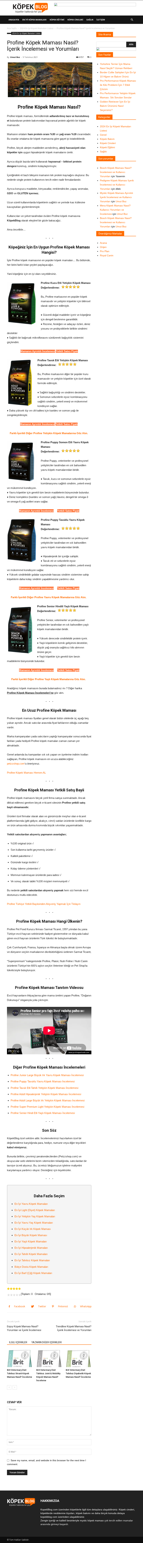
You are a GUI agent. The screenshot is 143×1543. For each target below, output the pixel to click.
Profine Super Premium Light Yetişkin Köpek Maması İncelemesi (47, 1106)
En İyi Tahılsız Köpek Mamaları (32, 1260)
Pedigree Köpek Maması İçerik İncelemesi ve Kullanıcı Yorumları (117, 184)
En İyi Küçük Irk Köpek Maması (32, 1228)
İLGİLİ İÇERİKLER (18, 1342)
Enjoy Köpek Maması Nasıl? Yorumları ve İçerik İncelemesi (24, 1328)
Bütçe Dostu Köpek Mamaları (31, 1266)
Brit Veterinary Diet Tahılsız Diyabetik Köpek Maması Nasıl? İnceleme (78, 1373)
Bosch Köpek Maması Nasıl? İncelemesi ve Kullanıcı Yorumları (116, 172)
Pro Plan (104, 251)
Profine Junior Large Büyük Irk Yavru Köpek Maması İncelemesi (47, 1075)
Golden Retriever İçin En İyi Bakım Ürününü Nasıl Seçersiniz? (115, 105)
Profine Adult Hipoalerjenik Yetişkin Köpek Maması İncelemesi (46, 1094)
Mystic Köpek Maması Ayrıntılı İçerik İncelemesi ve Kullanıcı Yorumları (116, 197)
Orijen (103, 247)
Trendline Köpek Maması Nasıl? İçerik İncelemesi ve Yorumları (73, 1328)
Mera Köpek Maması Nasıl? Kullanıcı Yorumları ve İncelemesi (115, 209)
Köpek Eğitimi (57, 19)
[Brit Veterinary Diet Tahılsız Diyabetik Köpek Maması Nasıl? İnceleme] (78, 1358)
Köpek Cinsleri (75, 19)
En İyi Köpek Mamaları (34, 19)
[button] (132, 19)
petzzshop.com (16, 763)
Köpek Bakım (107, 139)
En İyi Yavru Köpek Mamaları (31, 1203)
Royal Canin (106, 255)
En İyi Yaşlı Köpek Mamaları (30, 1241)
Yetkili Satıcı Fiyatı (67, 351)
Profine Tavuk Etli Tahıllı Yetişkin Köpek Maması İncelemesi (44, 1087)
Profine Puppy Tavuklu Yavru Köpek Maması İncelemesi (43, 1081)
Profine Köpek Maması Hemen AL (26, 772)
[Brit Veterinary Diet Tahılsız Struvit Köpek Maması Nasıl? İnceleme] (20, 1358)
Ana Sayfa (12, 28)
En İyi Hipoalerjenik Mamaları (31, 1247)
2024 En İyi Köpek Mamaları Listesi (36, 28)
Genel (103, 134)
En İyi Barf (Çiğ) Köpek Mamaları (33, 1273)
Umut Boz (15, 57)
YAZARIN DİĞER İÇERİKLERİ (46, 1342)
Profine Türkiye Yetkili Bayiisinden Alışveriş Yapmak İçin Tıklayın (43, 903)
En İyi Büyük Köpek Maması (30, 1235)
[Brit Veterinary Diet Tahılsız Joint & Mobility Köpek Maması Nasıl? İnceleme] (49, 1358)
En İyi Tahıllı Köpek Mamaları (31, 1254)
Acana (103, 242)
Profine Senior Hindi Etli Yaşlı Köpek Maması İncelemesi (43, 1112)
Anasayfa (14, 19)
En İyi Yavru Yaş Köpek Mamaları (33, 1222)
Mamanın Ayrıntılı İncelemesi (37, 351)
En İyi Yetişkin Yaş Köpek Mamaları (34, 1216)
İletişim (100, 19)
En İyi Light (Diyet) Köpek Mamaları (34, 1210)
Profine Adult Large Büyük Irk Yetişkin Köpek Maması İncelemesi (48, 1100)
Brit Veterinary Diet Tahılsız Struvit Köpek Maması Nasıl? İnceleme (19, 1373)
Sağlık (89, 19)
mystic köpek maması (92, 1520)
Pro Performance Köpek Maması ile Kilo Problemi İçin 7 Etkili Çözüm (118, 84)
